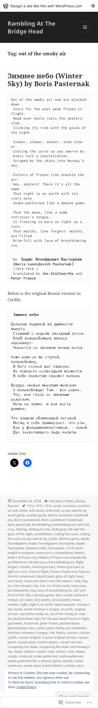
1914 (30, 506)
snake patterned (45, 656)
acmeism (69, 506)
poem (41, 628)
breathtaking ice (64, 524)
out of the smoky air (34, 614)
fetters (79, 553)
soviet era (15, 665)
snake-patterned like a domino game (34, 661)
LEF (76, 590)
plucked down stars (22, 628)
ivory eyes (78, 585)
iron (42, 585)
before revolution (60, 515)
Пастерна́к (56, 548)
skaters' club (64, 651)
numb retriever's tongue (41, 609)
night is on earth (41, 604)
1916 (48, 506)
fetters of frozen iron (23, 557)
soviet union (32, 665)
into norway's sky (25, 585)
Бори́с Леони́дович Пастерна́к (51, 543)
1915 (39, 506)
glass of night (65, 576)
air (9, 510)
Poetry (69, 501)
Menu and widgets (85, 32)
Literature (56, 501)
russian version (71, 642)
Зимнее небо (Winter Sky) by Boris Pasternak (49, 79)
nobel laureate (64, 604)
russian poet (27, 642)
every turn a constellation (54, 553)
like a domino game (40, 595)
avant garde (16, 515)
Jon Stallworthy (18, 590)
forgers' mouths (19, 567)
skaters (29, 651)
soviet (78, 661)
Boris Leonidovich (27, 520)
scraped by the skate (23, 647)
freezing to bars (43, 567)
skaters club (45, 651)
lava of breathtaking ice (55, 590)
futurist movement (21, 576)
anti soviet (20, 510)
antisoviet (53, 510)
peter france (49, 623)
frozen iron (69, 571)
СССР (70, 548)
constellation (43, 534)
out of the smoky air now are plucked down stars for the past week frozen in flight (48, 616)
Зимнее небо (36, 548)
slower (79, 651)
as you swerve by (73, 510)
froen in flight (38, 571)
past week (15, 623)
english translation (21, 553)
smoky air (25, 656)
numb (18, 609)
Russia (80, 501)
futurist (84, 571)
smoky (12, 656)
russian (72, 632)
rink (52, 632)
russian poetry (47, 642)
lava (34, 590)
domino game (69, 538)
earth (79, 548)
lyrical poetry (61, 600)
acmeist (83, 506)
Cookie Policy (26, 687)
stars (80, 665)
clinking (21, 529)
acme (57, 506)
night (23, 604)
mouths (13, 604)
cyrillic (52, 538)
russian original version (59, 637)
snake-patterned (71, 656)
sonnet (67, 661)
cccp (11, 529)
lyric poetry (42, 600)
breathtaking (41, 524)
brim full (83, 524)
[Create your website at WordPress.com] (49, 6)
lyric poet (26, 600)
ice (10, 585)
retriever (14, 632)
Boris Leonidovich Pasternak (61, 520)
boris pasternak (19, 524)
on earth (67, 609)
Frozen (55, 571)
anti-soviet (36, 510)
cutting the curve (66, 534)
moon (76, 600)
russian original (29, 637)
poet (50, 628)
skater (18, 651)
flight (79, 562)
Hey (85, 581)
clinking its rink (39, 529)
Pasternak (31, 623)
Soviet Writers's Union (59, 665)
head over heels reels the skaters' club (52, 581)
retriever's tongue (34, 632)
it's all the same (58, 585)
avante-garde (36, 515)
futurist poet (45, 576)
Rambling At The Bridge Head (31, 27)
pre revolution (76, 628)
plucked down (69, 623)
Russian (13, 506)
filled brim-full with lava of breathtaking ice (43, 562)
